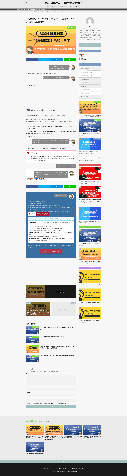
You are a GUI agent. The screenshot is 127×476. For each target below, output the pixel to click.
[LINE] (70, 59)
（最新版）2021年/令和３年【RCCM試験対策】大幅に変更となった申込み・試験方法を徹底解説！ (57, 347)
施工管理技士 (84, 96)
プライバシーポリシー (64, 468)
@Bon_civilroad (59, 66)
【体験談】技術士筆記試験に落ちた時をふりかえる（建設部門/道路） (89, 182)
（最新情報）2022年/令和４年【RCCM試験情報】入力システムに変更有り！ (52, 11)
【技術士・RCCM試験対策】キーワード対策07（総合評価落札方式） (89, 321)
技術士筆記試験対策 (61, 6)
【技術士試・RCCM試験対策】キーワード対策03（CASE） (89, 303)
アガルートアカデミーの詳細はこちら (51, 251)
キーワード (68, 6)
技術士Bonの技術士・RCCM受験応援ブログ (63, 3)
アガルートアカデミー (37, 211)
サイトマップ (54, 468)
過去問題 (83, 86)
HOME (28, 11)
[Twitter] (44, 59)
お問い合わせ (46, 468)
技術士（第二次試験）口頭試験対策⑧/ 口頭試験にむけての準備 (90, 221)
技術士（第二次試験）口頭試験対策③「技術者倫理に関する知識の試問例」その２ (89, 152)
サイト (27, 397)
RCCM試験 (86, 160)
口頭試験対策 (81, 160)
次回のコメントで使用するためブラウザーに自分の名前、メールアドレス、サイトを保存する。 (47, 403)
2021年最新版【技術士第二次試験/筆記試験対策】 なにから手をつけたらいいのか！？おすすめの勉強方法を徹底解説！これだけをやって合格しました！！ (90, 202)
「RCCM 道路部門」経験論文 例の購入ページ (52, 336)
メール (28, 392)
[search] (100, 158)
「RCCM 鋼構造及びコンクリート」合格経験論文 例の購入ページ (57, 355)
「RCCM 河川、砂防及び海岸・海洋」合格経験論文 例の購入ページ (57, 328)
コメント (28, 373)
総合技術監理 (85, 89)
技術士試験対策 (84, 68)
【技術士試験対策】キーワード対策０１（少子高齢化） (89, 285)
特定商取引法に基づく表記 (77, 468)
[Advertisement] (51, 95)
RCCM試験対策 (76, 6)
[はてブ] (57, 59)
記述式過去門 (85, 93)
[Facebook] (32, 59)
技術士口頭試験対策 (51, 6)
